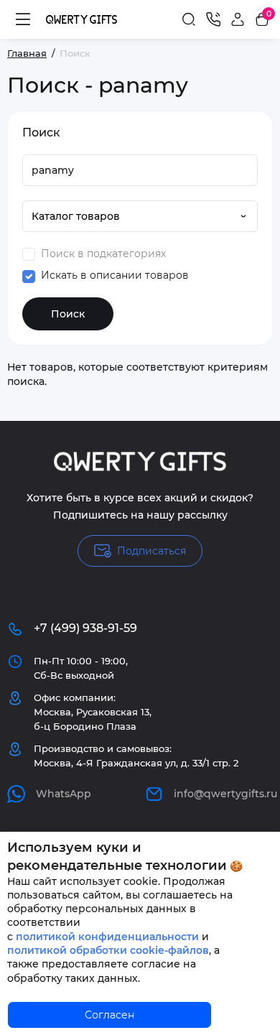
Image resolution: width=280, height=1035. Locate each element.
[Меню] (23, 19)
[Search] (189, 19)
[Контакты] (213, 19)
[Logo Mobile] (81, 19)
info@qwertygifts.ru (223, 793)
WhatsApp (63, 793)
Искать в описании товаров (113, 275)
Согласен (109, 1014)
